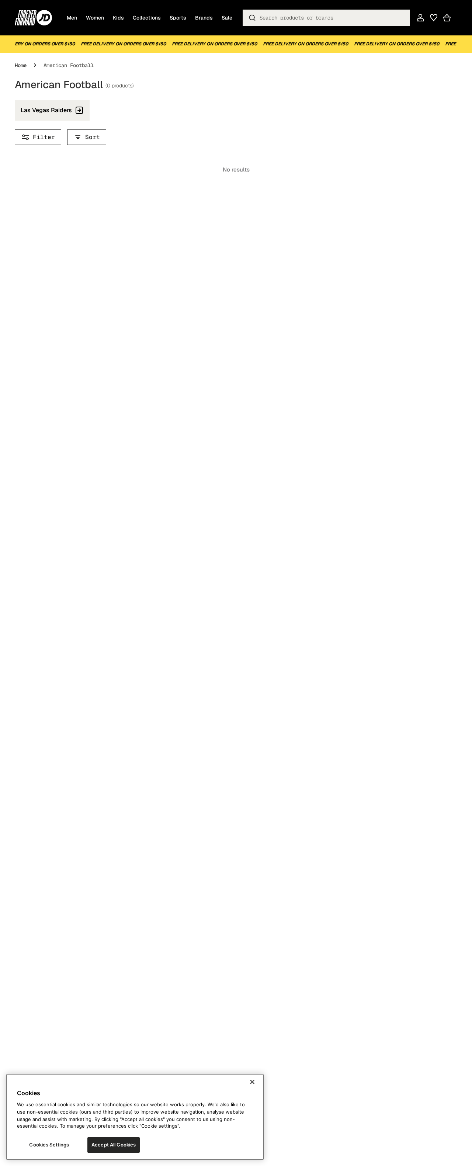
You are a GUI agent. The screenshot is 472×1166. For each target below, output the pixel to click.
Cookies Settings (49, 1145)
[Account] (420, 17)
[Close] (252, 1082)
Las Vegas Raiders (46, 110)
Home (21, 65)
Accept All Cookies (113, 1145)
